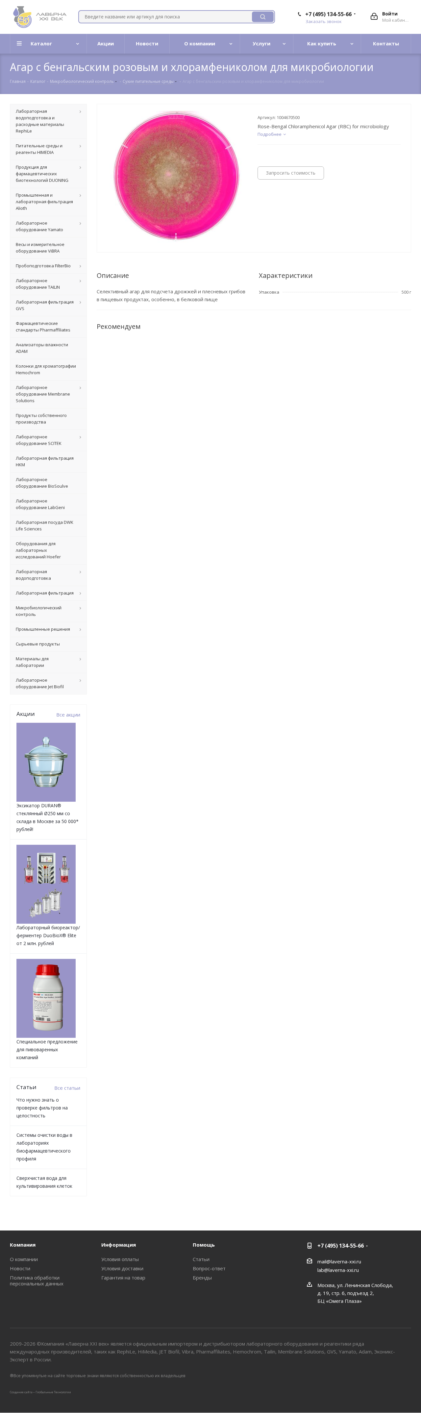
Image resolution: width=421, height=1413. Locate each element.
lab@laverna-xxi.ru (338, 1270)
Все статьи (67, 1087)
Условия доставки (122, 1268)
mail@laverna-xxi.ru (339, 1261)
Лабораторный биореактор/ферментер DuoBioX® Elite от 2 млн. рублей (48, 935)
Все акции (68, 714)
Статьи (201, 1259)
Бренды (202, 1277)
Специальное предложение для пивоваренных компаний (47, 1049)
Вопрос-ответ (209, 1268)
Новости (20, 1268)
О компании (24, 1259)
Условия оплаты (120, 1259)
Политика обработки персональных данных (36, 1280)
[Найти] (263, 17)
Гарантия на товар (123, 1277)
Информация (118, 1244)
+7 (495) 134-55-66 (328, 14)
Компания (23, 1244)
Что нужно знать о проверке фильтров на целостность (42, 1108)
